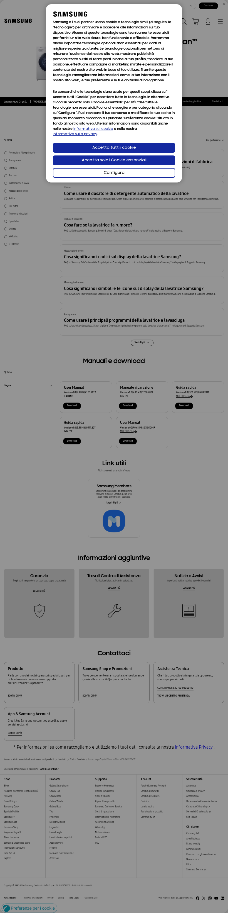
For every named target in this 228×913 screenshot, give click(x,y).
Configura (114, 173)
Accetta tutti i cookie (114, 148)
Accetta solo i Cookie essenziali (114, 160)
